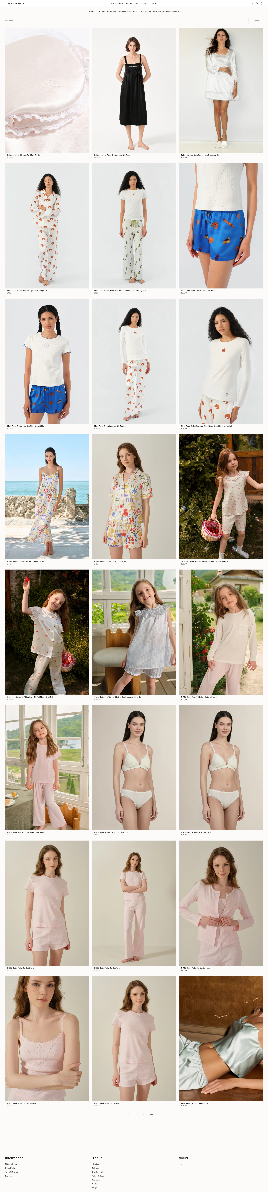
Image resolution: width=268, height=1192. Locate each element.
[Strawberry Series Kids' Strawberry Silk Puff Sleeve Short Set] (47, 632)
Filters (10, 21)
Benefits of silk (97, 1172)
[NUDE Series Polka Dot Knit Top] (134, 1038)
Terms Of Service (11, 1172)
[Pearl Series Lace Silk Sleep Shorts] (221, 1038)
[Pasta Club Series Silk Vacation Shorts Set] (134, 496)
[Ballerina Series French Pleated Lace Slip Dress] (134, 90)
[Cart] (261, 3)
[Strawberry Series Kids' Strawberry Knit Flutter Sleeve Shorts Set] (221, 496)
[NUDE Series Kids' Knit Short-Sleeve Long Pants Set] (47, 767)
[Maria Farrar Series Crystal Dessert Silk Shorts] (221, 225)
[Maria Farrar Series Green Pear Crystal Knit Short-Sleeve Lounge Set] (134, 225)
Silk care (95, 1168)
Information (9, 1176)
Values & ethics (98, 1176)
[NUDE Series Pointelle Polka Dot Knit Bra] (221, 767)
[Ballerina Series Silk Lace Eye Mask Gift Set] (47, 90)
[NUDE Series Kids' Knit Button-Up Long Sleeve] (221, 632)
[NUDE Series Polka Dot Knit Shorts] (47, 903)
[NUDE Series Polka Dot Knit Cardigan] (221, 903)
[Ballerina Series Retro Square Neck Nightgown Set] (221, 90)
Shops (94, 1188)
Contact (95, 1184)
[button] (117, 3)
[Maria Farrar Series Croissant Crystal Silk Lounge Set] (47, 225)
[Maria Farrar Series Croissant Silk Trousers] (134, 361)
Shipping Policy (11, 1164)
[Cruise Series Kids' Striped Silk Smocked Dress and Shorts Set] (134, 632)
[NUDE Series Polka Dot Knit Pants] (134, 903)
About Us (95, 1164)
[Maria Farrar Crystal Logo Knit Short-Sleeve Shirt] (47, 361)
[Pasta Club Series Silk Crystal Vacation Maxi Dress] (47, 496)
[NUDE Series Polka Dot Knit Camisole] (47, 1038)
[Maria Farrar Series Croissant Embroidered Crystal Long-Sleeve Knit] (221, 361)
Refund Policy (10, 1168)
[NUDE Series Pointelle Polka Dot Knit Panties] (134, 767)
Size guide (96, 1180)
